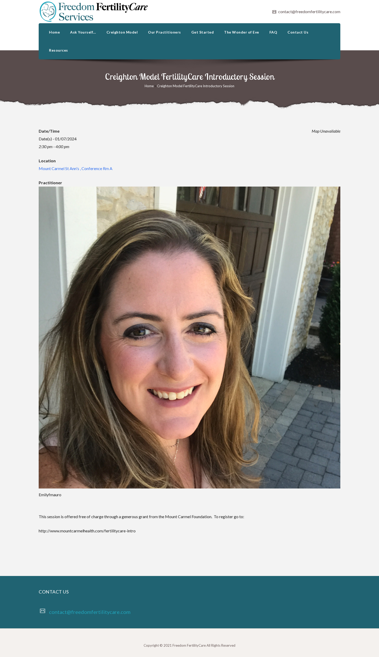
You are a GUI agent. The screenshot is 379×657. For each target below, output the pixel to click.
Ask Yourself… (83, 32)
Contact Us (297, 32)
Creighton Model (122, 32)
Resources (58, 50)
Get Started (202, 32)
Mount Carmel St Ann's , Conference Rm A (75, 168)
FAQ (273, 32)
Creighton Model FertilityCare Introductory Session (195, 86)
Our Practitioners (164, 32)
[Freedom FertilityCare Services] (94, 11)
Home (54, 32)
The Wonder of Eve (241, 32)
